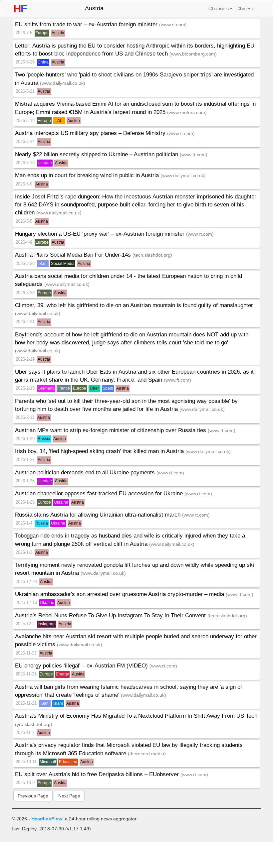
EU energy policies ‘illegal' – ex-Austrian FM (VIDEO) (82, 665)
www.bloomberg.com (193, 54)
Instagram (47, 624)
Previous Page (33, 795)
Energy (62, 674)
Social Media (63, 263)
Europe (42, 33)
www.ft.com (177, 380)
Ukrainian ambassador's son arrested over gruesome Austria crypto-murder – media (120, 594)
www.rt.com (173, 24)
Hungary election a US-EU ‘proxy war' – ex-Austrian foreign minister (100, 234)
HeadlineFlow (46, 818)
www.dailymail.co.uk (63, 83)
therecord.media (147, 753)
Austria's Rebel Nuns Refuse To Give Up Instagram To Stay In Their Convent (111, 615)
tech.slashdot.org (152, 255)
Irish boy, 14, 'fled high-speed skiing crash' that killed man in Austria (100, 451)
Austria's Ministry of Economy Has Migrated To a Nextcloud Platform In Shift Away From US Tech (136, 716)
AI (59, 120)
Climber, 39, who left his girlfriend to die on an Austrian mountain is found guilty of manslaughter (134, 305)
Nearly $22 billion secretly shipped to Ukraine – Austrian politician (97, 154)
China (43, 62)
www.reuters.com (187, 112)
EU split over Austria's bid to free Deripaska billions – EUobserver (97, 774)
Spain (108, 388)
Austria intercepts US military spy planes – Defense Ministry (91, 133)
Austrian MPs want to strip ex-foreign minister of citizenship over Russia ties (111, 430)
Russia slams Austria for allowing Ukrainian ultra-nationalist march (98, 515)
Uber (94, 388)
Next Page (69, 795)
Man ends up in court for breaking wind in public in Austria (87, 175)
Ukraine (45, 163)
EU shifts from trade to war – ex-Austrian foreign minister (87, 24)
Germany (46, 388)
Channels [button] (218, 8)
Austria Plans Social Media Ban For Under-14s (74, 255)
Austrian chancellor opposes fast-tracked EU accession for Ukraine (99, 493)
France (63, 388)
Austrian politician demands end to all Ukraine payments (85, 472)
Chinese (245, 8)
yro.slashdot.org (34, 724)
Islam (58, 703)
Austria (58, 33)
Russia (44, 438)
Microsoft (48, 762)
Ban (43, 263)
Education (68, 762)
